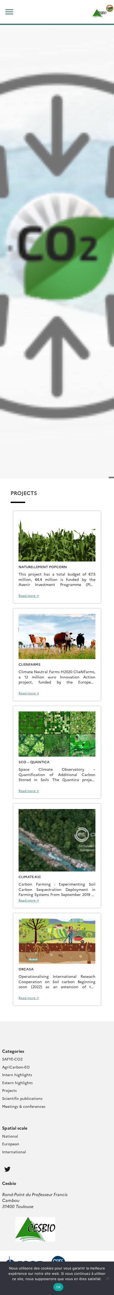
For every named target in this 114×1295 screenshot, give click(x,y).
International (14, 1151)
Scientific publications (22, 1098)
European (10, 1143)
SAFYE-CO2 (12, 1059)
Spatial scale (14, 1128)
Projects (9, 1090)
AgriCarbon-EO (16, 1067)
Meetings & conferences (23, 1106)
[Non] (107, 1278)
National (10, 1136)
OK (58, 1287)
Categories (13, 1051)
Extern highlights (17, 1082)
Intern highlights (17, 1074)
